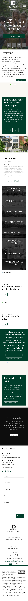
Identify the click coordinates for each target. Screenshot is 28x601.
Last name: (7, 482)
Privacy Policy (13, 560)
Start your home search (14, 355)
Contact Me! (20, 80)
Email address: (8, 489)
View (5, 294)
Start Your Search (14, 36)
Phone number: (8, 496)
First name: (7, 476)
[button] (14, 36)
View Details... (14, 181)
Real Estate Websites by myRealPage (14, 561)
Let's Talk (8, 125)
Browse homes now (11, 402)
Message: (7, 502)
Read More (14, 435)
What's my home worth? (14, 358)
